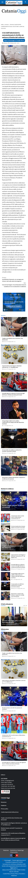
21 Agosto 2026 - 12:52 (11, 480)
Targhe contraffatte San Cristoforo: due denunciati (11, 818)
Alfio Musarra (5, 624)
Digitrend (13, 868)
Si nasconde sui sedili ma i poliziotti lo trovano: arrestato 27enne (12, 450)
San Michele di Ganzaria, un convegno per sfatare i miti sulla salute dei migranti (13, 279)
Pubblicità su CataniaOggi (17, 850)
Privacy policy (4, 808)
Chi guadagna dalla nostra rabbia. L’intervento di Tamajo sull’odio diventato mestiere (13, 422)
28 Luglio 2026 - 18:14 (12, 624)
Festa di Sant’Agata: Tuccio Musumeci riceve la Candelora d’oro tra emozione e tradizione (14, 284)
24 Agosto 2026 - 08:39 (11, 509)
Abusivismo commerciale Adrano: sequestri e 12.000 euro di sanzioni (13, 478)
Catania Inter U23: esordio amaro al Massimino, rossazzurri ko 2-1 (17, 517)
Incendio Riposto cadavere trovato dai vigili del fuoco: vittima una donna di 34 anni (13, 394)
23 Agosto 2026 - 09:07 (21, 529)
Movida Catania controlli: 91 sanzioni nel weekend (11, 829)
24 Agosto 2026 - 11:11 (11, 341)
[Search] (25, 2)
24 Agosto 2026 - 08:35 (21, 520)
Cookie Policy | (7, 873)
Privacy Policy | (15, 873)
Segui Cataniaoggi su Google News (14, 40)
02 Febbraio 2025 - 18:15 (14, 43)
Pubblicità (3, 805)
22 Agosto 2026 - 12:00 (11, 453)
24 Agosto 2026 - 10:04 (11, 369)
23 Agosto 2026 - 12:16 (11, 396)
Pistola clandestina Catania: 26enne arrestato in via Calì (18, 527)
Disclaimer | (22, 873)
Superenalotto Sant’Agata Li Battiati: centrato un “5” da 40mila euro (12, 366)
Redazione (5, 43)
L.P (3, 425)
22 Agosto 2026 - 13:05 (9, 425)
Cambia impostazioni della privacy (10, 812)
